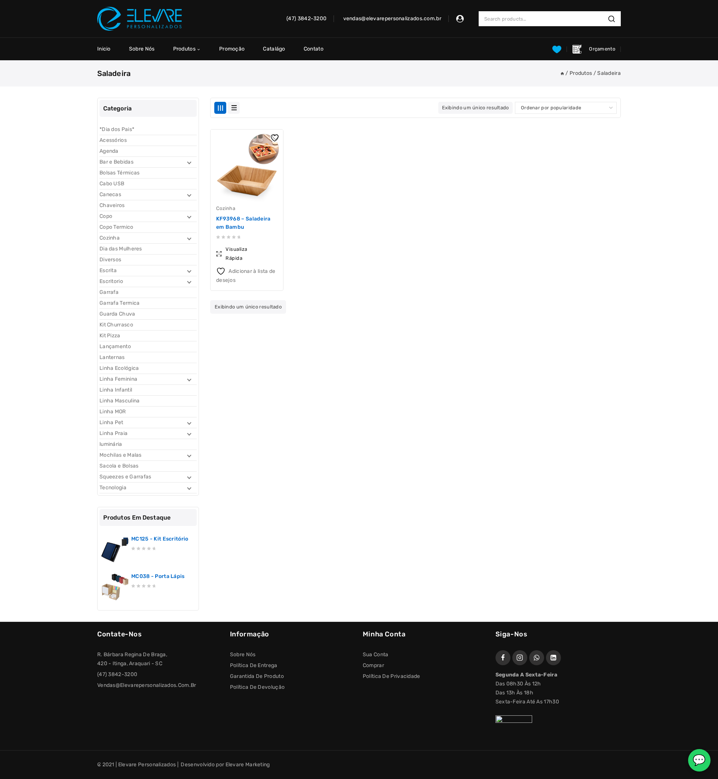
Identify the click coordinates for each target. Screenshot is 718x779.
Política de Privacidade (391, 676)
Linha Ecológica (119, 368)
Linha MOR (112, 411)
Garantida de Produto (257, 676)
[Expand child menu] (188, 162)
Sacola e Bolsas (119, 466)
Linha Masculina (119, 401)
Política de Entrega (253, 665)
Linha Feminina (118, 379)
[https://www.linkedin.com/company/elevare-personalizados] (553, 657)
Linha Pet (111, 422)
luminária (110, 444)
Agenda (109, 151)
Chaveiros (112, 205)
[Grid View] (220, 108)
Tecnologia (112, 487)
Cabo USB (111, 183)
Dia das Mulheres (120, 249)
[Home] (562, 73)
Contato (313, 49)
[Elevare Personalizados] (139, 19)
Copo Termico (116, 227)
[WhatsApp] (536, 657)
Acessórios (113, 140)
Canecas (110, 194)
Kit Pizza (109, 335)
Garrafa (109, 292)
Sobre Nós (142, 49)
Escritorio (111, 281)
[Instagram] (519, 657)
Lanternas (112, 357)
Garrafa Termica (119, 303)
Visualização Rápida (236, 253)
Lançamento (115, 346)
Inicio (104, 49)
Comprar (373, 665)
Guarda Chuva (117, 314)
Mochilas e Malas (120, 455)
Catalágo (274, 49)
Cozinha (225, 208)
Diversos (110, 259)
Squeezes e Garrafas (125, 477)
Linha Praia (113, 433)
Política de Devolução (257, 687)
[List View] (234, 108)
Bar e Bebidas (116, 162)
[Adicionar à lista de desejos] (275, 137)
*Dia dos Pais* (116, 129)
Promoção (232, 49)
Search (614, 19)
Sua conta (376, 654)
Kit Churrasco (116, 325)
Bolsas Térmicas (119, 173)
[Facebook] (502, 657)
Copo (105, 216)
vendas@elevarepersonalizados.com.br (146, 685)
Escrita (108, 270)
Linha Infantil (115, 390)
